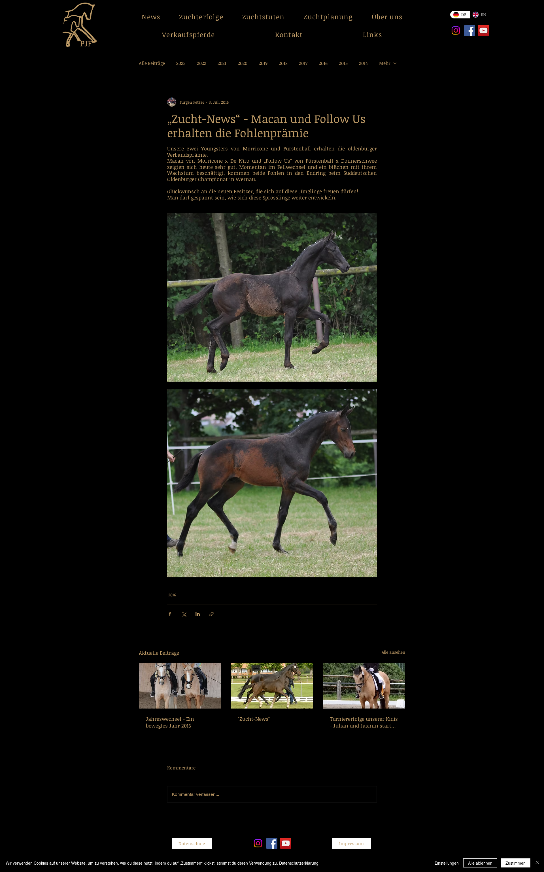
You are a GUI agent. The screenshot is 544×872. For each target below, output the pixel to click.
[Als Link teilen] (211, 614)
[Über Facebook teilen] (170, 614)
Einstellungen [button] (447, 863)
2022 (201, 63)
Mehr (384, 63)
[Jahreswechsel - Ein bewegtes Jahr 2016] (180, 686)
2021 (222, 63)
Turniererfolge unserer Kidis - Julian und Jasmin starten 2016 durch (364, 722)
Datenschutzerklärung (298, 863)
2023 (181, 63)
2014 (363, 63)
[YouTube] (483, 30)
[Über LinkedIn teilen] (197, 614)
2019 (263, 63)
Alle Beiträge (152, 63)
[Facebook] (469, 30)
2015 (343, 63)
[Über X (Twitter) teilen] (183, 614)
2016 (323, 63)
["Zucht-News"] (272, 686)
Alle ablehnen (480, 863)
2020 (242, 63)
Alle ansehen (393, 652)
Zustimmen (515, 863)
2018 (283, 63)
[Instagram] (455, 30)
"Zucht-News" (254, 718)
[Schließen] (537, 862)
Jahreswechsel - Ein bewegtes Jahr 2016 (170, 722)
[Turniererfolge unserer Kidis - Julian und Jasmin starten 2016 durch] (364, 686)
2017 (303, 63)
